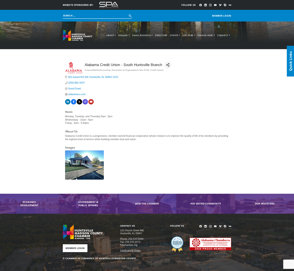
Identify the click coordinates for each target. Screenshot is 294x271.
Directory (161, 35)
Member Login (75, 248)
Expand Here (205, 35)
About (110, 35)
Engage (123, 35)
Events (174, 35)
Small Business (141, 35)
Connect (222, 35)
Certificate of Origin (130, 250)
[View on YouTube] (91, 103)
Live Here (187, 35)
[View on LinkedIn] (67, 103)
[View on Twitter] (79, 103)
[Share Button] (167, 64)
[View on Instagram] (85, 103)
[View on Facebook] (73, 103)
